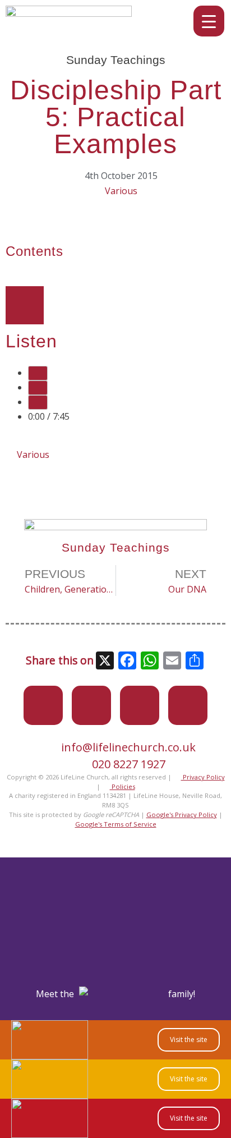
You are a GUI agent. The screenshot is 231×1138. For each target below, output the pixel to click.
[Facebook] (91, 705)
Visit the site (188, 1039)
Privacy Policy (203, 777)
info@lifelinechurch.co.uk (128, 747)
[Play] (38, 373)
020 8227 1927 (128, 764)
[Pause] (38, 387)
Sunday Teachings (115, 59)
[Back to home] (69, 13)
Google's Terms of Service (115, 824)
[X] (105, 661)
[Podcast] (187, 705)
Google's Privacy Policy (181, 814)
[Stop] (38, 402)
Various (121, 191)
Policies (122, 786)
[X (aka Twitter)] (43, 705)
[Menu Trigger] (208, 21)
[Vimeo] (139, 705)
